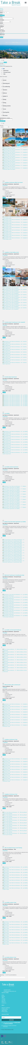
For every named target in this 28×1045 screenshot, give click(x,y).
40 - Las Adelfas (6, 413)
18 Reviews (5, 578)
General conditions (6, 1007)
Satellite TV (5, 96)
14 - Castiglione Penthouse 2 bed (10, 739)
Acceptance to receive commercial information (9, 1026)
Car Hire (3, 1000)
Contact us (4, 1003)
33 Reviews (5, 416)
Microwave (5, 115)
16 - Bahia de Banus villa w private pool (11, 684)
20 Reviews (5, 185)
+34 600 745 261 (7, 990)
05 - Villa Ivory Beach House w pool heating (12, 847)
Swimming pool (6, 83)
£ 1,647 (6, 861)
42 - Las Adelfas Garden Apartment (10, 466)
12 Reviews (5, 469)
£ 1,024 (6, 916)
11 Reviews (5, 742)
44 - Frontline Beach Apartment (10, 377)
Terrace (4, 109)
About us (4, 1001)
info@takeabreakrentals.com (10, 991)
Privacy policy (4, 1011)
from (4, 196)
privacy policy (17, 1022)
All (4, 68)
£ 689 (6, 480)
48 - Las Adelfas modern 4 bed (9, 902)
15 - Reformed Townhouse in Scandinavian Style (13, 575)
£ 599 (6, 266)
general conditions (9, 1023)
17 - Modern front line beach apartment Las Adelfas (14, 521)
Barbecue (5, 93)
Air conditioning (6, 86)
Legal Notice (4, 1010)
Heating (4, 99)
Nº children (2, 31)
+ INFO (4, 197)
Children (2, 26)
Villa (4, 74)
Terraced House (6, 72)
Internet (4, 80)
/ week (10, 196)
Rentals (3, 996)
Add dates (2, 15)
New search (2, 65)
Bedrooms (2, 34)
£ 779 (6, 534)
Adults (1, 23)
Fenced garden (6, 112)
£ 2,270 (6, 698)
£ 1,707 (6, 643)
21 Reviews (5, 255)
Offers (3, 997)
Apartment (5, 70)
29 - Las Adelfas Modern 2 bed (9, 957)
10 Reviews (5, 960)
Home (3, 995)
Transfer (3, 999)
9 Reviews (5, 325)
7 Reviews (5, 380)
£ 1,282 (6, 196)
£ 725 (6, 753)
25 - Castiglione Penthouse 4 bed (10, 794)
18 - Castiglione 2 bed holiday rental (11, 252)
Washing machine (7, 105)
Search (1, 8)
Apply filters (2, 121)
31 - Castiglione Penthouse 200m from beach (13, 182)
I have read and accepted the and (11, 1023)
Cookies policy (5, 1009)
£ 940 (6, 971)
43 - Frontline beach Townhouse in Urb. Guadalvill (14, 322)
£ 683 (6, 336)
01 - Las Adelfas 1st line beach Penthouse (12, 629)
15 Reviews (5, 524)
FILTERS (1, 9)
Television (5, 89)
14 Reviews (5, 905)
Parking (4, 102)
